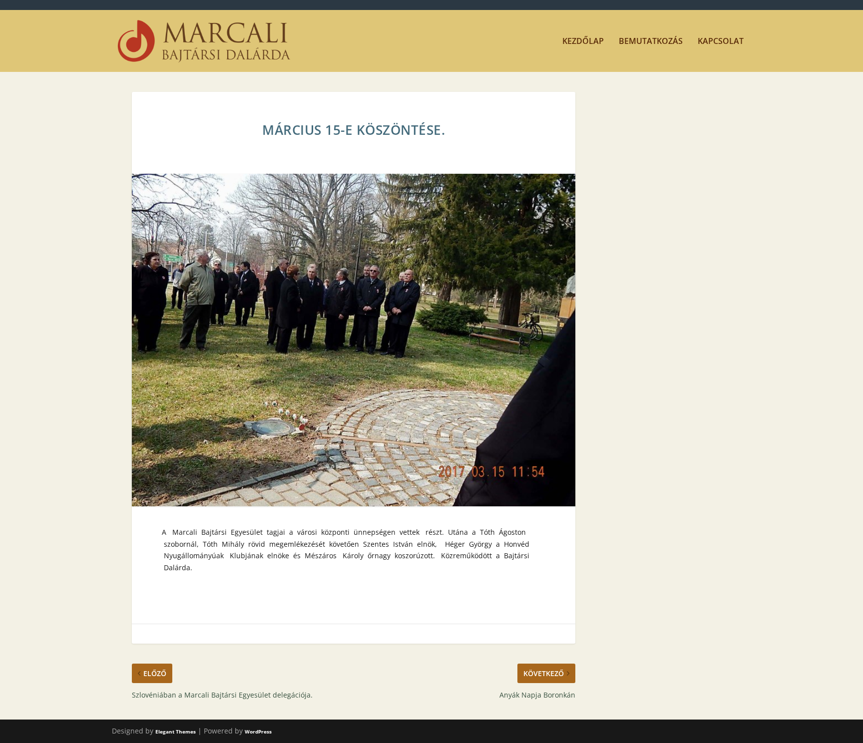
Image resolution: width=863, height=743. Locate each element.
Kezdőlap (583, 41)
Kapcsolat (721, 41)
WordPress (258, 731)
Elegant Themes (175, 731)
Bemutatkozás (651, 41)
